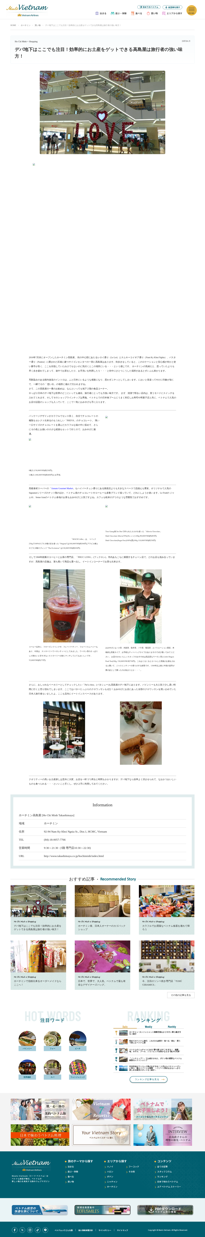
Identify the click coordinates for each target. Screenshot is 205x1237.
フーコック (134, 1166)
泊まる (103, 13)
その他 (132, 1171)
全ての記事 (162, 1166)
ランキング (162, 1176)
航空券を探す (174, 7)
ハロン (110, 1171)
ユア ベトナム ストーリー (169, 1186)
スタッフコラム (164, 1171)
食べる (138, 13)
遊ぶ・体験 (120, 13)
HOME (13, 25)
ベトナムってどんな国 (64, 1230)
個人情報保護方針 (85, 1230)
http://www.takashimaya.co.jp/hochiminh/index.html (74, 855)
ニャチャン (112, 1181)
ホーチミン (26, 25)
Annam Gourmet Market (62, 488)
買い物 (154, 13)
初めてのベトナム (150, 7)
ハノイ (110, 1166)
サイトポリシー (105, 1230)
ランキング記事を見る (147, 1079)
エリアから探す (174, 13)
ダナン (110, 1176)
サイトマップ (122, 1230)
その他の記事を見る (181, 995)
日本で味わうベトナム (167, 1181)
